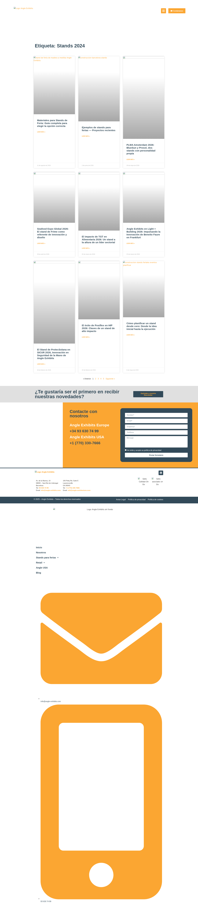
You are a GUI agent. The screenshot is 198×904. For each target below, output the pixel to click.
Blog (38, 572)
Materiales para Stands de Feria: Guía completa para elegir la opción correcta (52, 123)
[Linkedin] (161, 473)
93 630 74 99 (44, 488)
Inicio (39, 547)
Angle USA (42, 567)
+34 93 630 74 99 (84, 431)
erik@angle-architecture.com (79, 490)
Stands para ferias (46, 557)
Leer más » (41, 132)
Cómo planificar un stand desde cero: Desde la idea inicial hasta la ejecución (141, 326)
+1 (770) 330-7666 (85, 443)
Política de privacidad (137, 500)
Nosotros (41, 552)
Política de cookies (155, 500)
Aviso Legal (121, 500)
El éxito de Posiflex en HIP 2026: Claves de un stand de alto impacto (98, 328)
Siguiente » (110, 379)
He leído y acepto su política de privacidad (144, 450)
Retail (39, 562)
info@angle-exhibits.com (51, 490)
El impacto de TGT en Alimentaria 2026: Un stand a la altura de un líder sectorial (98, 239)
